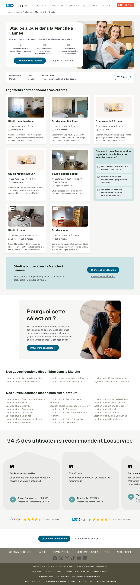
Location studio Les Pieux (62, 422)
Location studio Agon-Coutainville (110, 415)
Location (40, 5)
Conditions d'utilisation (33, 581)
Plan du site (82, 566)
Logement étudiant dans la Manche (111, 381)
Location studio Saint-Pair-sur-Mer (67, 419)
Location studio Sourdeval (106, 412)
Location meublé (82, 571)
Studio (58, 571)
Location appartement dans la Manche (69, 378)
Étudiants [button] (72, 5)
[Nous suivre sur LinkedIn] (85, 558)
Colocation (56, 5)
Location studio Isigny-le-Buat (109, 405)
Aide (107, 552)
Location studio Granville (18, 405)
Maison (49, 571)
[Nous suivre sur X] (61, 558)
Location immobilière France (20, 12)
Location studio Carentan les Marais (24, 419)
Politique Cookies (86, 581)
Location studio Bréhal (105, 409)
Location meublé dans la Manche (110, 378)
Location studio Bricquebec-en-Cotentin (70, 405)
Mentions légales (87, 552)
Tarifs (42, 552)
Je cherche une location (29, 60)
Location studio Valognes (18, 415)
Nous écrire (124, 552)
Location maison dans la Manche (66, 381)
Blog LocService (46, 576)
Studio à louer (16, 230)
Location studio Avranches (19, 412)
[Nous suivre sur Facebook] (55, 558)
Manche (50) (40, 12)
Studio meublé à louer (21, 121)
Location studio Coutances (19, 409)
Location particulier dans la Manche (24, 378)
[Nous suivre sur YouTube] (79, 558)
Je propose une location (61, 60)
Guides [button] (105, 5)
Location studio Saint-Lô (18, 402)
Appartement (37, 571)
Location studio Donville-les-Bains (111, 399)
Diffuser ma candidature (43, 347)
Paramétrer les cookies (106, 581)
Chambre (68, 571)
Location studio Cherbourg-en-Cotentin (25, 399)
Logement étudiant (101, 571)
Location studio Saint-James (108, 419)
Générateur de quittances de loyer (86, 576)
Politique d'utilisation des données (60, 581)
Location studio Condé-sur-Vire (109, 402)
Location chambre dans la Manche (23, 381)
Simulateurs (90, 5)
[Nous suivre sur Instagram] (67, 558)
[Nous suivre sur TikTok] (73, 558)
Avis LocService (62, 576)
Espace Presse (61, 552)
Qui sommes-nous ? (19, 552)
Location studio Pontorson (63, 409)
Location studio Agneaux (18, 422)
